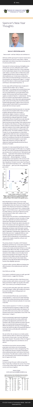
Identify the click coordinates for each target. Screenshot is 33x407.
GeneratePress (16, 404)
